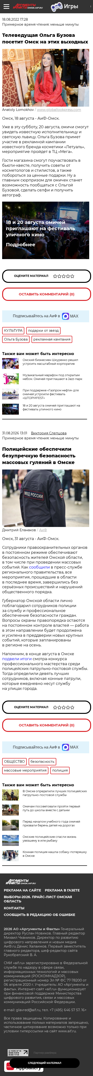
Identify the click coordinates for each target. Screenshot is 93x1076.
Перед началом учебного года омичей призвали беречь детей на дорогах (51, 823)
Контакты (14, 908)
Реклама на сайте (22, 890)
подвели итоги (17, 659)
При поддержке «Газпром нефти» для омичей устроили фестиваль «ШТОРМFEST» (51, 394)
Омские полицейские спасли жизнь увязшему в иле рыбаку (49, 838)
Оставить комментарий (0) (46, 294)
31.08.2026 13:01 (14, 433)
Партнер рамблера (45, 1052)
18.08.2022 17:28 (15, 19)
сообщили (39, 567)
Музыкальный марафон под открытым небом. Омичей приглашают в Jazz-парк (52, 377)
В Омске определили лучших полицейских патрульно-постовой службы (55, 793)
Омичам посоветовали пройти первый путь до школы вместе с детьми (51, 808)
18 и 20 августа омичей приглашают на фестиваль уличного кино (40, 228)
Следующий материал (44, 1063)
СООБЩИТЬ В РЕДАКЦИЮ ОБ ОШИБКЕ (39, 915)
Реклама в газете (62, 890)
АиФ (43, 530)
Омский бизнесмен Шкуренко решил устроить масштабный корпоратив (50, 361)
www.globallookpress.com (59, 110)
